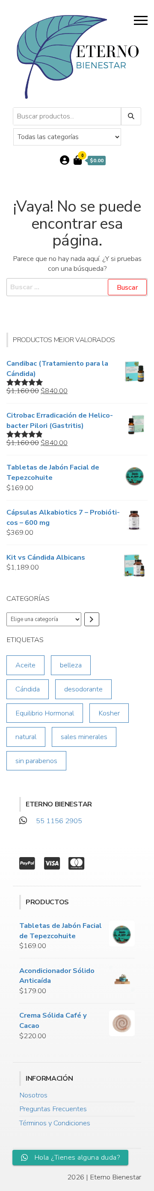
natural (25, 737)
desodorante (83, 689)
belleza (71, 665)
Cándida (27, 689)
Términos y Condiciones (54, 1123)
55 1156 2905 (59, 821)
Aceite (25, 665)
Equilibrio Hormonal (44, 713)
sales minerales (84, 737)
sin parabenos (36, 761)
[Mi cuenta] (64, 160)
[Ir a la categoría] (91, 619)
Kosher (109, 713)
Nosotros (33, 1095)
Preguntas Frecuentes (53, 1109)
